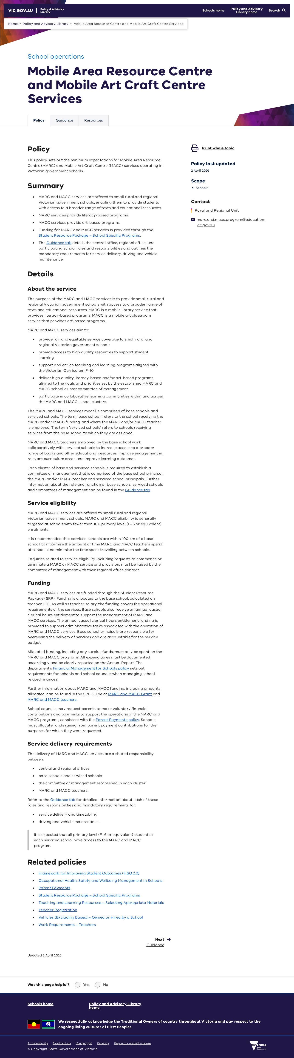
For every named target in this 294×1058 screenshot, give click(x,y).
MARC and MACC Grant (130, 694)
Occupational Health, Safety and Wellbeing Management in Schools (100, 880)
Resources (93, 120)
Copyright (84, 1043)
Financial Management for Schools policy (91, 668)
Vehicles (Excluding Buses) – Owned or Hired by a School (91, 917)
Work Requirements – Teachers (67, 924)
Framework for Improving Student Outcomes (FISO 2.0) (89, 873)
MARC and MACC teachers (52, 699)
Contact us (62, 1043)
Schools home (41, 1004)
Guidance (64, 120)
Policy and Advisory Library (45, 24)
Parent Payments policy (117, 719)
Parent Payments (54, 888)
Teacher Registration (58, 910)
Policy (39, 120)
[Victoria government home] (257, 1046)
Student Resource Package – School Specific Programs (89, 235)
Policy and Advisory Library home (115, 1006)
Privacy (103, 1043)
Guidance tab (58, 242)
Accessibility (38, 1043)
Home (13, 24)
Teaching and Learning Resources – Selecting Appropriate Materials (101, 902)
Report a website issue (132, 1043)
